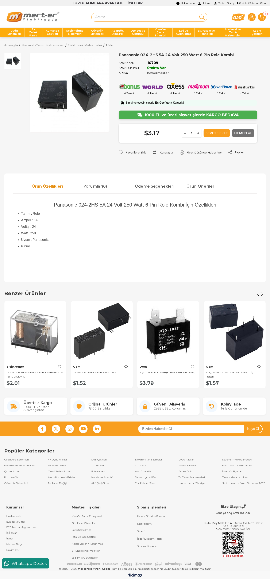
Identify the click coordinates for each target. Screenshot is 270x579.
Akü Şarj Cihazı (100, 483)
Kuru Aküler (11, 477)
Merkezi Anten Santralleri (19, 465)
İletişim (10, 538)
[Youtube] (83, 429)
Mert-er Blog (14, 544)
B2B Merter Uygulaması (21, 527)
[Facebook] (42, 429)
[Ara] (202, 17)
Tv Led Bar (97, 465)
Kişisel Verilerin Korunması (87, 543)
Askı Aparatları (144, 471)
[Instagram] (69, 429)
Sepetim (142, 531)
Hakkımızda (13, 516)
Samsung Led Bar (146, 477)
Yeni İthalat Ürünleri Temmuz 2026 (243, 483)
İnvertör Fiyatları (232, 471)
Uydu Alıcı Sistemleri (16, 459)
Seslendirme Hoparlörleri (237, 459)
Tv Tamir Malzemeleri (191, 477)
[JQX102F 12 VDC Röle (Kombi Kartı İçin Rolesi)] (168, 332)
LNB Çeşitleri (99, 459)
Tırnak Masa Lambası (235, 477)
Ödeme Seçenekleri (154, 186)
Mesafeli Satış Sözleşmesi (87, 516)
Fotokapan (98, 471)
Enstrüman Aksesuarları (237, 465)
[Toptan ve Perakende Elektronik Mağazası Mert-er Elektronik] (32, 17)
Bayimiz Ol (13, 549)
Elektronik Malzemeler (148, 459)
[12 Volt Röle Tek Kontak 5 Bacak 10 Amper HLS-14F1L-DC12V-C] (35, 332)
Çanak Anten (12, 471)
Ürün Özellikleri (47, 186)
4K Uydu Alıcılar (57, 459)
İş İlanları (12, 532)
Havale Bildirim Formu (151, 516)
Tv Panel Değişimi (59, 483)
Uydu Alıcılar (186, 459)
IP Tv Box (140, 465)
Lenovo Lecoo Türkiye (191, 483)
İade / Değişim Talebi (149, 538)
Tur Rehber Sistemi (146, 483)
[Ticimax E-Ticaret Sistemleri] (135, 576)
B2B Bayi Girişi (15, 521)
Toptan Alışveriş (147, 546)
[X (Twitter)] (56, 429)
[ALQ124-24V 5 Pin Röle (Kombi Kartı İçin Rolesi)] (235, 332)
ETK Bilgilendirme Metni (86, 550)
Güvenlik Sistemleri (16, 483)
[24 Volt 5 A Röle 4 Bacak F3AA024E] (102, 332)
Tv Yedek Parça (57, 465)
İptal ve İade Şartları (84, 536)
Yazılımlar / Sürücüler (85, 557)
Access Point (186, 471)
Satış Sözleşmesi (82, 529)
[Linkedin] (97, 429)
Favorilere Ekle (59, 367)
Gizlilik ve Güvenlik (83, 523)
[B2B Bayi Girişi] (238, 17)
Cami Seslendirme (59, 471)
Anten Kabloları (187, 465)
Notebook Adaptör (102, 477)
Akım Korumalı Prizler (61, 477)
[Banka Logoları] (135, 564)
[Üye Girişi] (252, 17)
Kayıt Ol (253, 429)
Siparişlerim (144, 523)
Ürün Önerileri (200, 186)
